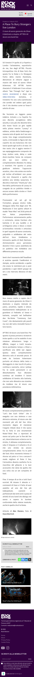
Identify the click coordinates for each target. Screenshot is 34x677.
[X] (29, 559)
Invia (27, 547)
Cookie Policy (5, 642)
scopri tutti (29, 15)
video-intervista (9, 97)
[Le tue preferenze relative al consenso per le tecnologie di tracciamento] (3, 673)
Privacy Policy (5, 640)
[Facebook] (22, 559)
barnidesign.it (18, 674)
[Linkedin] (26, 559)
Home (3, 635)
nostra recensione (10, 94)
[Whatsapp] (19, 559)
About (3, 638)
